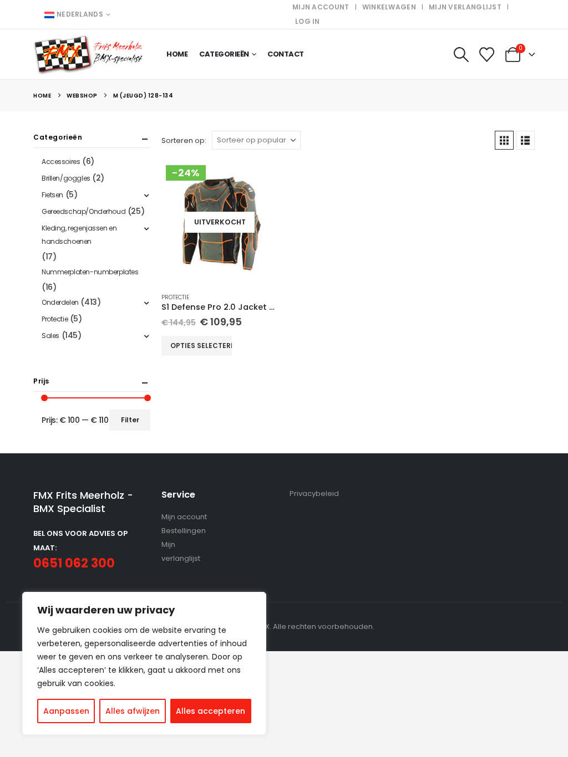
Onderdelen (60, 302)
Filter (130, 419)
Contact (285, 54)
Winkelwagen (389, 7)
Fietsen (52, 195)
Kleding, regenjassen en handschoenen (79, 234)
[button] (461, 54)
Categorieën (224, 54)
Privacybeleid (314, 493)
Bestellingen (183, 530)
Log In (307, 21)
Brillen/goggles (66, 178)
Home (176, 54)
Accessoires (61, 161)
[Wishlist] (487, 54)
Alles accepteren (210, 711)
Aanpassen (66, 711)
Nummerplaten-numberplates (90, 272)
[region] (144, 663)
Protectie (175, 297)
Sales (50, 335)
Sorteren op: (183, 140)
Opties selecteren (201, 345)
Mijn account (320, 7)
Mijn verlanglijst (465, 7)
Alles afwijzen (132, 711)
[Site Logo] (88, 54)
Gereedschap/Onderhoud (83, 211)
